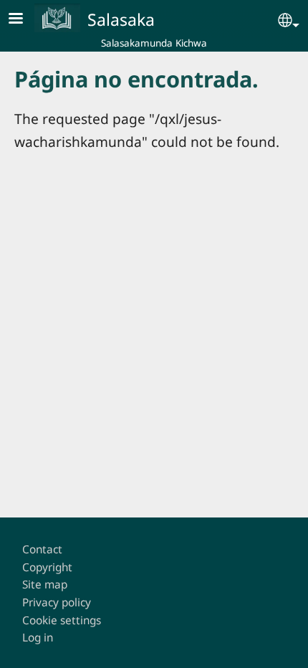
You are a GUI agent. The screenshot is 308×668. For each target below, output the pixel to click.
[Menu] (24, 19)
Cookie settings (61, 620)
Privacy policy (56, 602)
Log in (37, 637)
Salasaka (121, 19)
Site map (44, 584)
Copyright (47, 567)
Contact (42, 549)
